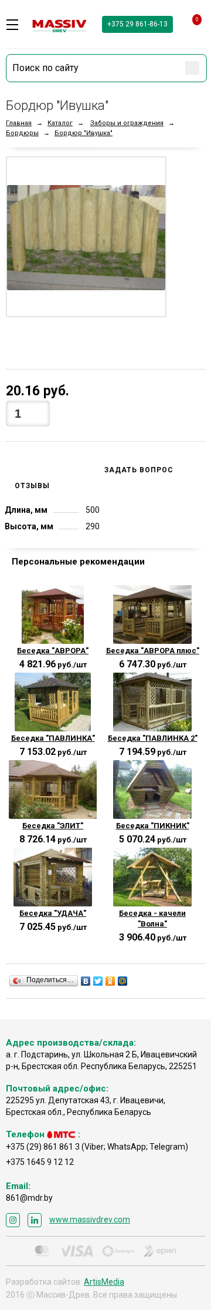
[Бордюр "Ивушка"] (86, 236)
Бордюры (22, 133)
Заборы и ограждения (127, 123)
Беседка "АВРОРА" (53, 650)
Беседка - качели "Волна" (152, 918)
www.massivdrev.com (89, 1219)
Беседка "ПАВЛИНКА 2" (153, 738)
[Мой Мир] (123, 981)
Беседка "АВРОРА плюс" (152, 650)
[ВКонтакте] (86, 981)
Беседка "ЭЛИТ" (52, 825)
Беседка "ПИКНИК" (152, 825)
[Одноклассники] (110, 981)
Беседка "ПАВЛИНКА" (53, 738)
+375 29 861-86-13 (137, 24)
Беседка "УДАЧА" (52, 913)
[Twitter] (98, 981)
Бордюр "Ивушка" (84, 133)
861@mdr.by (29, 1197)
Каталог (60, 123)
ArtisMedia (104, 1282)
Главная (19, 123)
